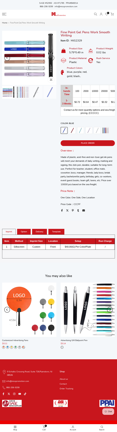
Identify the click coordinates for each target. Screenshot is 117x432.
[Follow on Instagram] (14, 394)
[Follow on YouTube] (19, 394)
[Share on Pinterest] (72, 210)
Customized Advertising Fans (15, 340)
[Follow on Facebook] (3, 394)
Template (56, 231)
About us (64, 379)
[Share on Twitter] (67, 210)
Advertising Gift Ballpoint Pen (74, 340)
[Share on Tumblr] (78, 210)
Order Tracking (66, 388)
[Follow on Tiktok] (25, 394)
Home (4, 23)
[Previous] (7, 58)
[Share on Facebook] (62, 210)
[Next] (51, 58)
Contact (63, 384)
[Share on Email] (83, 210)
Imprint (9, 231)
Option (24, 231)
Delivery (39, 231)
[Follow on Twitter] (9, 394)
